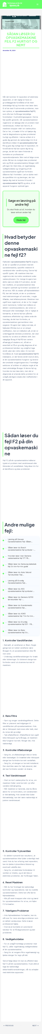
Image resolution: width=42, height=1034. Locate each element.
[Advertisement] (21, 74)
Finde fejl (21, 220)
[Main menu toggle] (37, 4)
